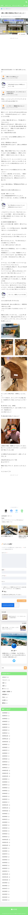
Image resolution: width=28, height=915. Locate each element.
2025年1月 (5, 767)
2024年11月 (6, 773)
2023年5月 (5, 825)
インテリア (4, 520)
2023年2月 (5, 833)
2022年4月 (5, 862)
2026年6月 (5, 718)
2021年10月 (6, 879)
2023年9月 (5, 813)
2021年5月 (5, 894)
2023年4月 (5, 828)
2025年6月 (5, 753)
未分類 (5, 700)
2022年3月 (5, 865)
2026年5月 (5, 721)
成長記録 (5, 694)
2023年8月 (5, 816)
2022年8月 (5, 851)
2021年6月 (5, 891)
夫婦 (4, 685)
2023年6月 (5, 822)
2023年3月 (5, 831)
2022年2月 (5, 868)
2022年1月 (5, 871)
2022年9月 (5, 848)
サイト (3, 581)
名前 (3, 569)
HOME (2, 5)
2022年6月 (5, 856)
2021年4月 (5, 897)
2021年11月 (6, 877)
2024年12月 (6, 770)
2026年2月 (5, 730)
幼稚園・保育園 (7, 691)
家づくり (10, 516)
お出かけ (5, 677)
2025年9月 (5, 744)
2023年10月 (6, 810)
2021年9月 (5, 882)
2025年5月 (5, 756)
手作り (4, 697)
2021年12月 (6, 874)
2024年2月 (5, 799)
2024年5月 (5, 790)
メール (4, 575)
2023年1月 (5, 836)
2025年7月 (5, 750)
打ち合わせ (19, 520)
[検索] (25, 667)
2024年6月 (5, 787)
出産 (4, 682)
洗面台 (3, 522)
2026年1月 (5, 733)
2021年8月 (5, 885)
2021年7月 (5, 888)
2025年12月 (6, 735)
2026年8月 (5, 712)
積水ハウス (9, 522)
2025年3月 (5, 761)
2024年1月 (5, 802)
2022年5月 (5, 859)
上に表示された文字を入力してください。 (12, 594)
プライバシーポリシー (17, 5)
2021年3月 (5, 900)
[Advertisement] (14, 54)
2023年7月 (5, 819)
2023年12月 (6, 805)
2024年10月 (6, 776)
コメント (4, 552)
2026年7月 (5, 715)
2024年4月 (5, 793)
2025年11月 (6, 738)
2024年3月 (5, 796)
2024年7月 (5, 784)
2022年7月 (5, 854)
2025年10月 (6, 741)
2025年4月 (5, 759)
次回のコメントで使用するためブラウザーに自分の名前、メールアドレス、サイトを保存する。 (14, 588)
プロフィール (8, 5)
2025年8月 (5, 747)
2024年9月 (5, 779)
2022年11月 (6, 842)
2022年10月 (6, 845)
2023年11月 (6, 807)
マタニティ (6, 680)
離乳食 (4, 703)
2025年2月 (5, 764)
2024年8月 (5, 782)
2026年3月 (5, 727)
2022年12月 (6, 839)
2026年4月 (5, 724)
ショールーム (12, 520)
